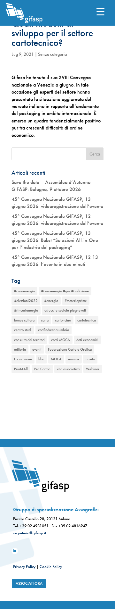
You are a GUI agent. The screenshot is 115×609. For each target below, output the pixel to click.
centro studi (23, 329)
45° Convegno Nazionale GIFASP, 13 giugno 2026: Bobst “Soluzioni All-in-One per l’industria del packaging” (55, 240)
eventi (37, 349)
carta (45, 320)
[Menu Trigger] (100, 11)
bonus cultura (24, 320)
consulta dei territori (29, 339)
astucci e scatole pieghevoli (65, 310)
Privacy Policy (24, 566)
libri (41, 359)
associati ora (29, 583)
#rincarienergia (26, 310)
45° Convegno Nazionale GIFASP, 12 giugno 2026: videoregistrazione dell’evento (57, 220)
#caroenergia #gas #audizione (65, 291)
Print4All (21, 368)
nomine (73, 359)
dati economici (87, 339)
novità (90, 359)
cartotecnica (86, 320)
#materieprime (76, 300)
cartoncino (63, 320)
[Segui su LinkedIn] (15, 551)
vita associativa (68, 368)
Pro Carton (42, 368)
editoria (20, 349)
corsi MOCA (60, 339)
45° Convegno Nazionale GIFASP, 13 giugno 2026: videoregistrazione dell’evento (57, 203)
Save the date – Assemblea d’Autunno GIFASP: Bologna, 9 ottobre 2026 (51, 186)
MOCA (56, 359)
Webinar (92, 368)
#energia (51, 300)
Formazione (23, 359)
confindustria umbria (53, 329)
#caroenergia (24, 291)
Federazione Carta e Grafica (70, 349)
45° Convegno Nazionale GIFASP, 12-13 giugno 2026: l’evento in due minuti (55, 261)
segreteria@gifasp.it (29, 533)
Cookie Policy (51, 566)
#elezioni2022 (26, 300)
